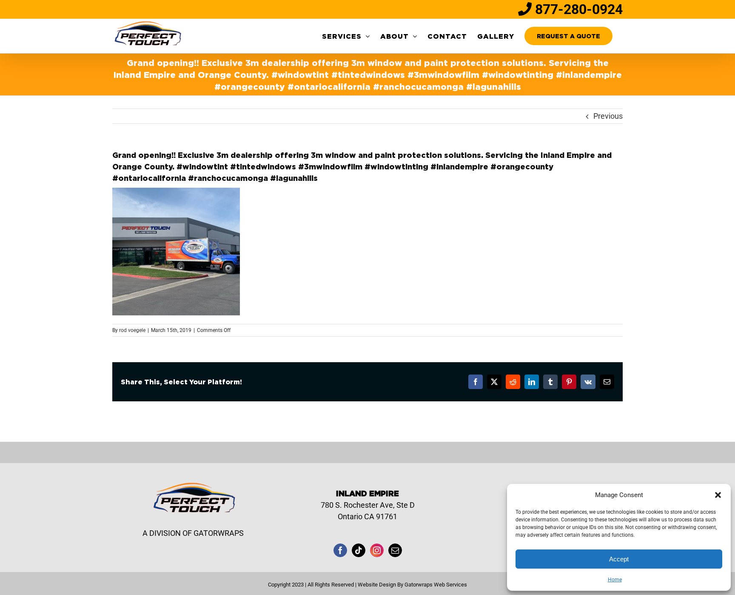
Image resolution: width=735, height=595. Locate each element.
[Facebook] (340, 550)
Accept (619, 559)
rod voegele (132, 330)
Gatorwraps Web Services (436, 584)
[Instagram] (377, 550)
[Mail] (395, 550)
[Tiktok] (358, 550)
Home (615, 580)
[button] (718, 495)
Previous (608, 116)
